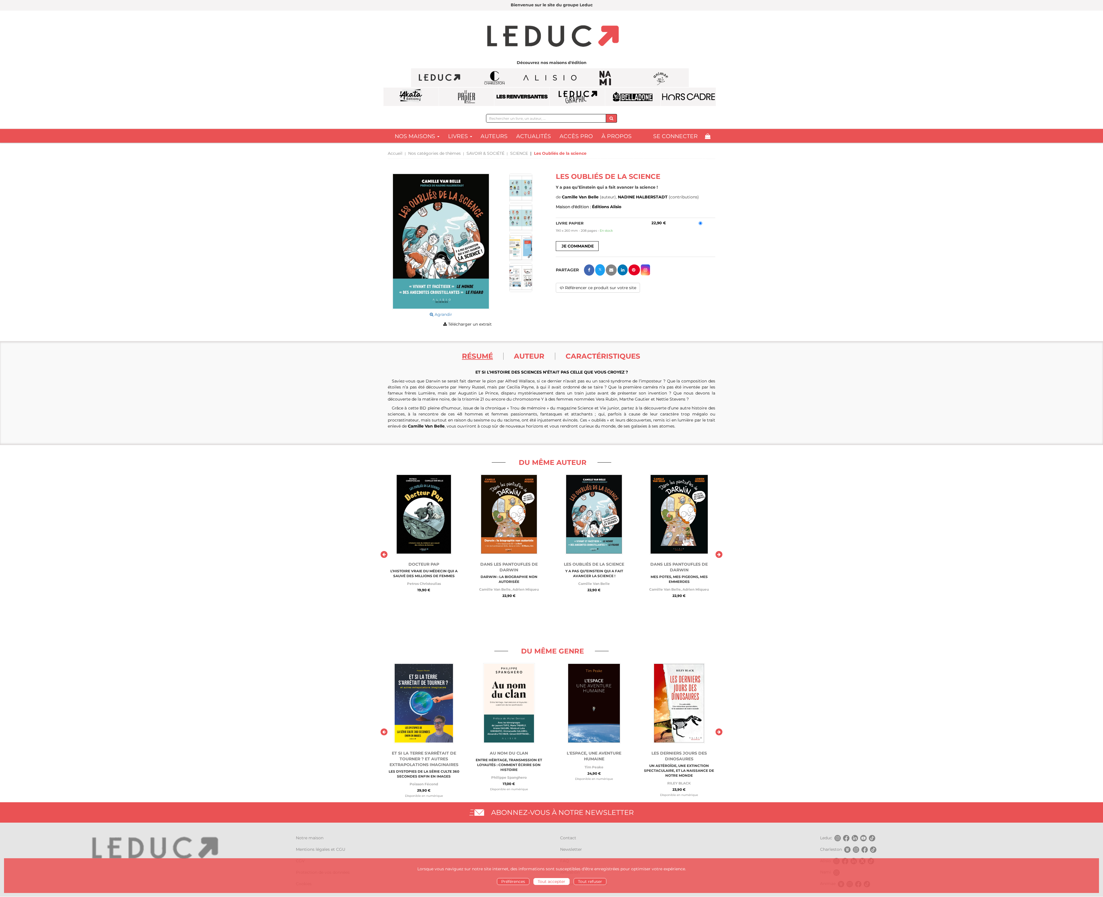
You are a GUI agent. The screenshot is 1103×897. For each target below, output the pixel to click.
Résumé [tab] (477, 356)
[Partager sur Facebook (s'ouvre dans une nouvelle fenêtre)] (589, 270)
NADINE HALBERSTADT (643, 197)
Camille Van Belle (580, 197)
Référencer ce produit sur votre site (600, 287)
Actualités (533, 136)
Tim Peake (594, 767)
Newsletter (571, 849)
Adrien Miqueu (525, 589)
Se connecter (675, 136)
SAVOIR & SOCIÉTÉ (485, 153)
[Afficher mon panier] (707, 136)
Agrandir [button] (442, 314)
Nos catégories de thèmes (434, 153)
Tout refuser (590, 881)
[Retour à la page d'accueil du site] (551, 37)
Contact (568, 837)
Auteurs (494, 136)
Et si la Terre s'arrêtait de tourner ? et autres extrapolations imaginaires (423, 759)
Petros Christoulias (424, 583)
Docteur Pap (423, 564)
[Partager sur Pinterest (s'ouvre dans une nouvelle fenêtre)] (634, 269)
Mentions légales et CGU (320, 849)
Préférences (513, 881)
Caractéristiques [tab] (603, 356)
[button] (441, 241)
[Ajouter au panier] (577, 246)
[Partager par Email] (611, 270)
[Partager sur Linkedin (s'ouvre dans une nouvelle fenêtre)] (623, 269)
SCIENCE (519, 153)
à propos (616, 136)
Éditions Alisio (606, 206)
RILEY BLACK (679, 783)
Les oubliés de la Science (594, 564)
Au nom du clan (509, 753)
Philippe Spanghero (509, 777)
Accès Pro (576, 136)
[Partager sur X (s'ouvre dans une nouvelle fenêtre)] (600, 270)
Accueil (395, 153)
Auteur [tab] (529, 356)
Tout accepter (551, 881)
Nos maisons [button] (416, 136)
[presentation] (384, 554)
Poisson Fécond (424, 784)
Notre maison (309, 837)
